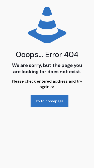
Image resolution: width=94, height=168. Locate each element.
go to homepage (49, 101)
